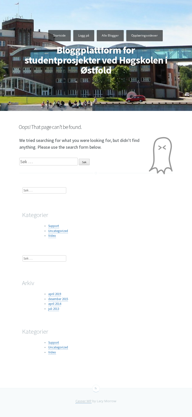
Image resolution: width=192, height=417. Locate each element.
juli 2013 (53, 309)
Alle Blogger (110, 35)
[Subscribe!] (96, 388)
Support (53, 226)
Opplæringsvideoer (144, 35)
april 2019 (54, 294)
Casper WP (84, 401)
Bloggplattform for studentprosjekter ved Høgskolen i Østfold (96, 60)
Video (52, 236)
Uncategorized (58, 231)
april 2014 (54, 304)
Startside (59, 35)
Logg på (83, 35)
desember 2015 (58, 299)
